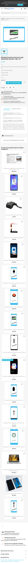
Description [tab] (7, 108)
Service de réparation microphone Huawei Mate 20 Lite (14, 353)
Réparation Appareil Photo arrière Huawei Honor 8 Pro (14, 377)
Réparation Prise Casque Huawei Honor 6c (14, 516)
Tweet (10, 87)
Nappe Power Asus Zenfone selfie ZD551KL (14, 237)
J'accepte (20, 4)
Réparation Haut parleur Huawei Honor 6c (14, 400)
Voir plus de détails (13, 4)
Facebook (2, 526)
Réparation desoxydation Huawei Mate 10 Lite (14, 260)
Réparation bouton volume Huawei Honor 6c (14, 329)
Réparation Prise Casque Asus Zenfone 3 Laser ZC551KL (14, 423)
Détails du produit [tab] (16, 108)
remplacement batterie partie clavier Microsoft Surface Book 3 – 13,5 (14, 169)
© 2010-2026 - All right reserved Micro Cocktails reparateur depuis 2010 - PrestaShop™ (12, 560)
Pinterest (13, 87)
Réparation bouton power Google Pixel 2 (14, 307)
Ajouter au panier (13, 82)
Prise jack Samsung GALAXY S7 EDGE (14, 215)
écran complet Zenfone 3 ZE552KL (14, 493)
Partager (7, 87)
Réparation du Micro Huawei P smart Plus (14, 192)
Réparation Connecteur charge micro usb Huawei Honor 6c (14, 283)
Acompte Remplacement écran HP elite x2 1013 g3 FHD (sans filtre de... (14, 470)
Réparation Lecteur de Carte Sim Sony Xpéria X (14, 446)
